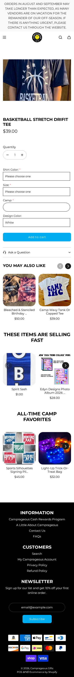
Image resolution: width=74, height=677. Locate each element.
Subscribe (37, 619)
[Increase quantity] (22, 155)
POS (19, 672)
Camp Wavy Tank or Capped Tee (54, 311)
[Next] (68, 266)
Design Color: (12, 216)
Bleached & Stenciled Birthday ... (19, 311)
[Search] (60, 37)
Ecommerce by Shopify (43, 672)
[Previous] (60, 266)
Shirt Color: (11, 169)
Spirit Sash (19, 389)
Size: (6, 185)
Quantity (9, 147)
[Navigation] (4, 37)
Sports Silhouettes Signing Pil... (19, 470)
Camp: (7, 200)
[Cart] (69, 37)
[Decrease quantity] (7, 155)
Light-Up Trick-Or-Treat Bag (54, 470)
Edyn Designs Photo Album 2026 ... (55, 391)
